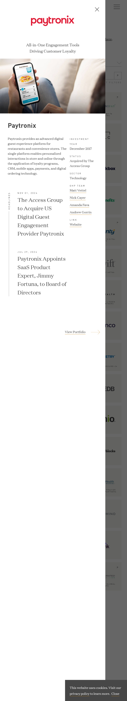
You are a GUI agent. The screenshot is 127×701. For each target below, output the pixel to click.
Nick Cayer (78, 197)
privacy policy (79, 693)
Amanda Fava (79, 205)
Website (76, 224)
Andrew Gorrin (81, 212)
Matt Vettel (78, 190)
